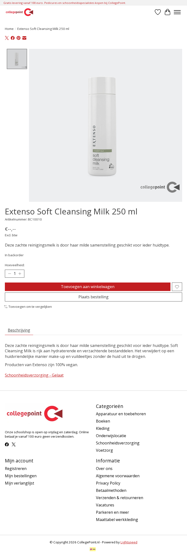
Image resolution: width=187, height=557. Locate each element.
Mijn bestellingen (21, 475)
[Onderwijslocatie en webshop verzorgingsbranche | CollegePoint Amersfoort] (19, 12)
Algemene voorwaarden (118, 475)
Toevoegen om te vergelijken (30, 306)
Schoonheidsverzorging (118, 443)
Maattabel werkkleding (117, 519)
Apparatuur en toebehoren (121, 413)
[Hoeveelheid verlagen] (9, 274)
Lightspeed (129, 542)
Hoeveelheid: (15, 265)
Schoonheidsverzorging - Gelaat (34, 375)
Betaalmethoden (111, 490)
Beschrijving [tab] (19, 330)
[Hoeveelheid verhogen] (20, 274)
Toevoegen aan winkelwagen (87, 286)
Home (9, 29)
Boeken (103, 421)
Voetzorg (104, 450)
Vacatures (105, 505)
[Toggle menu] (177, 12)
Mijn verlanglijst (19, 483)
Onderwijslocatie (111, 435)
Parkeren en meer (112, 512)
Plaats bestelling (93, 297)
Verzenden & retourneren (119, 497)
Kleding (103, 428)
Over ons (104, 468)
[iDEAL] (93, 549)
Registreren (16, 468)
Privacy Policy (108, 483)
